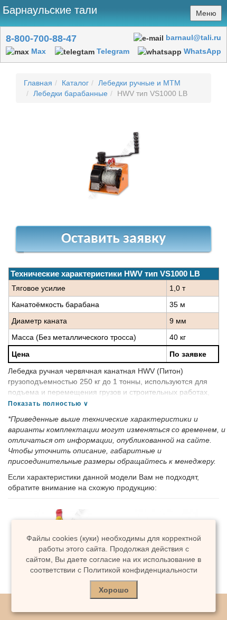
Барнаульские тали (50, 10)
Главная (38, 83)
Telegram (113, 51)
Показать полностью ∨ (48, 403)
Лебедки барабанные (70, 93)
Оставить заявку (113, 239)
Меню (206, 13)
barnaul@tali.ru (193, 37)
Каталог (75, 83)
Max (38, 51)
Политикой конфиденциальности (140, 570)
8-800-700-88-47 (41, 38)
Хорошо (114, 590)
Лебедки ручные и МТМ (139, 83)
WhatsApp (202, 51)
